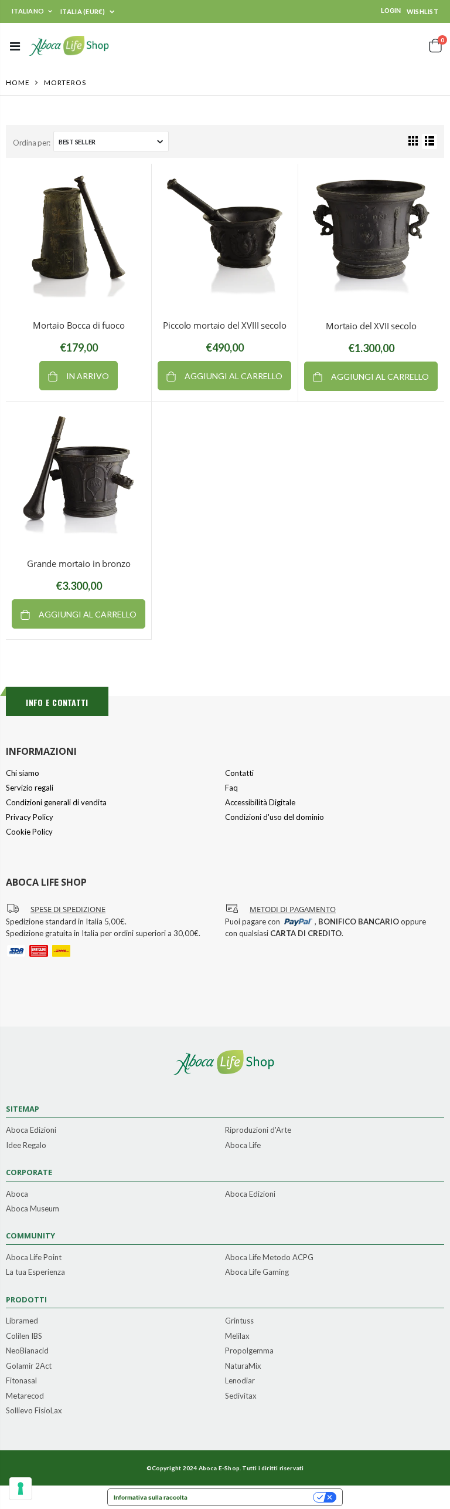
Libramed (22, 1321)
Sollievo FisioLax (34, 1411)
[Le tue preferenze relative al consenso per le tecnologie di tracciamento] (20, 1488)
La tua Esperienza (35, 1272)
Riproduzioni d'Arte (258, 1130)
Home (18, 82)
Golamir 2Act (29, 1366)
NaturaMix (243, 1366)
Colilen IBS (24, 1336)
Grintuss (239, 1321)
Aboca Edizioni (31, 1130)
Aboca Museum (32, 1209)
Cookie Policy (29, 831)
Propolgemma (249, 1351)
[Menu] (15, 46)
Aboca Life (243, 1146)
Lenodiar (240, 1381)
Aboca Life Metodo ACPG (269, 1258)
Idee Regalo (26, 1146)
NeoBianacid (27, 1351)
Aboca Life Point (34, 1258)
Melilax (237, 1336)
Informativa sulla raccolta (151, 1497)
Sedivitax (241, 1396)
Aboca (17, 1194)
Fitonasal (21, 1381)
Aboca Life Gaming (257, 1272)
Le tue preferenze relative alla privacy (254, 1497)
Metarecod (25, 1396)
